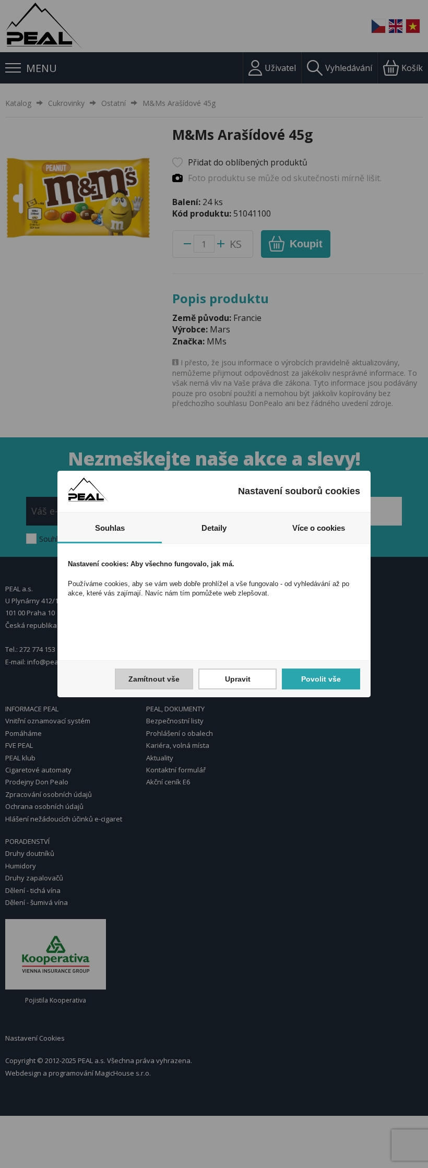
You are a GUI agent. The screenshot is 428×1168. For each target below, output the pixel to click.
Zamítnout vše (154, 679)
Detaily (214, 527)
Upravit (238, 679)
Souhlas (110, 527)
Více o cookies (318, 527)
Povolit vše (321, 679)
